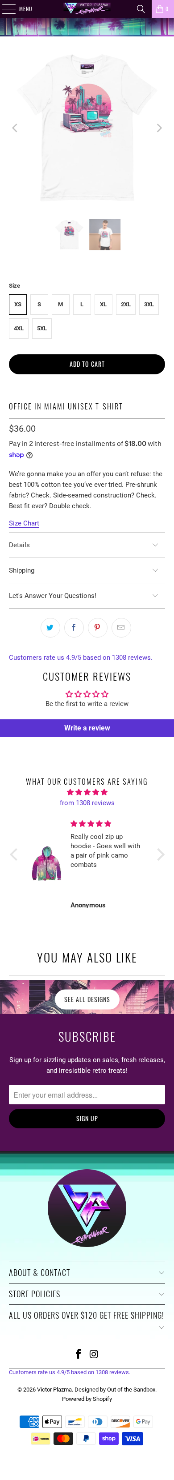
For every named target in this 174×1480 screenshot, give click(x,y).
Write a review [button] (87, 728)
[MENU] (4, 9)
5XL (42, 328)
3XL (149, 304)
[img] (87, 792)
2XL (126, 304)
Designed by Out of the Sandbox (115, 1389)
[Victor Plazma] (87, 9)
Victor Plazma (54, 1389)
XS (17, 304)
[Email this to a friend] (121, 628)
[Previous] (15, 128)
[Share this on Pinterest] (98, 628)
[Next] (158, 128)
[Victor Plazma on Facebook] (79, 1355)
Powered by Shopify (87, 1399)
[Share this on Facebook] (74, 628)
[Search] (141, 9)
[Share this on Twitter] (50, 628)
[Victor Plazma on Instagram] (94, 1355)
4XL (19, 328)
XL (103, 304)
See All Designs (87, 999)
